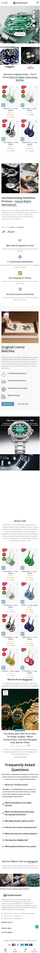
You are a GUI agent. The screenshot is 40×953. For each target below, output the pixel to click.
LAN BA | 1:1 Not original (29, 605)
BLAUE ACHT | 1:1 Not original (10, 109)
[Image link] (12, 901)
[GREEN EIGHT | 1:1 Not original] (29, 559)
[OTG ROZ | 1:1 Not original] (10, 658)
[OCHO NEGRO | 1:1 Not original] (10, 130)
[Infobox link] (20, 374)
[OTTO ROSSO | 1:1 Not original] (29, 658)
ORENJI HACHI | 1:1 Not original (29, 143)
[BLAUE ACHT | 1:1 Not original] (10, 96)
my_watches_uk (18, 746)
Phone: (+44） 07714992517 (12, 922)
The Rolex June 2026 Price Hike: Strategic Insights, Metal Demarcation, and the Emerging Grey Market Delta (20, 738)
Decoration (20, 730)
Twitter (12, 227)
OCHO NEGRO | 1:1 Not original (10, 143)
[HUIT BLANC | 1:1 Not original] (29, 96)
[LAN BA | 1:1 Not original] (29, 593)
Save (5, 86)
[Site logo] (20, 3)
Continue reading (20, 757)
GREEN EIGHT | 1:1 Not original (29, 572)
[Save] (25, 746)
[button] (2, 57)
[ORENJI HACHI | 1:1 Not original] (29, 130)
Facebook (20, 227)
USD (34, 25)
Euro (34, 16)
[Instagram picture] (19, 886)
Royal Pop (10, 112)
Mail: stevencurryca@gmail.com (13, 924)
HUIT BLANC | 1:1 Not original (29, 109)
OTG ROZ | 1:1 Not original (11, 671)
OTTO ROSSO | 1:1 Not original (29, 672)
